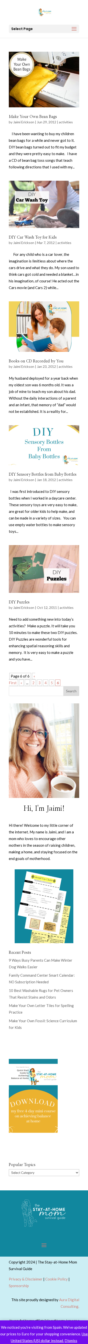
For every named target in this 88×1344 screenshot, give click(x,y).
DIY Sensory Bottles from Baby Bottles (43, 474)
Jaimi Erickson (23, 122)
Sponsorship (19, 1285)
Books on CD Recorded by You (36, 361)
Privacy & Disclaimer (26, 1279)
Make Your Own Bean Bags (33, 117)
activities (66, 122)
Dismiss (71, 1340)
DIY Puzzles (19, 602)
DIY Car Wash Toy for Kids (33, 237)
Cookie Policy (56, 1279)
